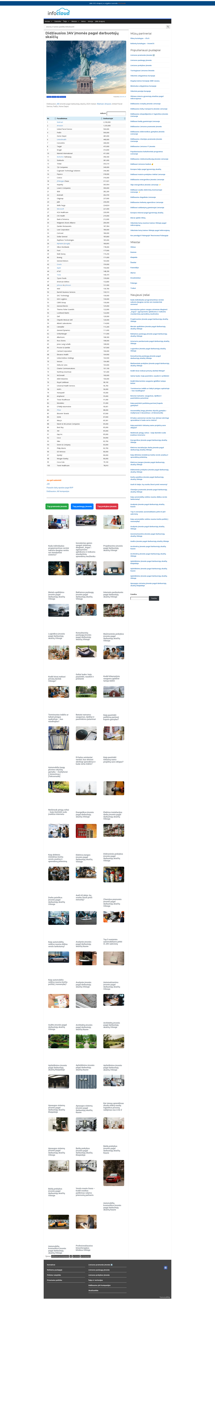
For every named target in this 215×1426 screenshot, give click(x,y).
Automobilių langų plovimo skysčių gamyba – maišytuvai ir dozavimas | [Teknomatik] (58, 771)
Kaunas (133, 252)
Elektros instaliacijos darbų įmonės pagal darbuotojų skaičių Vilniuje (112, 815)
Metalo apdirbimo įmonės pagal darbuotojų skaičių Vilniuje (56, 595)
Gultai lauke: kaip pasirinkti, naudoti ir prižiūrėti (85, 676)
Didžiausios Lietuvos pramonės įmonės (146, 126)
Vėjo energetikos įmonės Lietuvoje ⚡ (145, 185)
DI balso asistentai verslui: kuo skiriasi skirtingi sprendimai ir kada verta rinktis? (86, 760)
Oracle (59, 264)
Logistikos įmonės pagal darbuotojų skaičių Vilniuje (56, 636)
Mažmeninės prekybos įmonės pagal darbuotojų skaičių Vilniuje (113, 637)
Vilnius (133, 247)
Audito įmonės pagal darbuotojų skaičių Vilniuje (57, 1027)
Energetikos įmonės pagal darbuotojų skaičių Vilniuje (85, 814)
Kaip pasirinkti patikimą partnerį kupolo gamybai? (111, 717)
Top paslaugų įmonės (82, 506)
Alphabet (60, 243)
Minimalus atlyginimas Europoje (143, 86)
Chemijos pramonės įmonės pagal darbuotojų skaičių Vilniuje (112, 902)
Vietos (83, 21)
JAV (58, 97)
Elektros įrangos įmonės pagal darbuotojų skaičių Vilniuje (84, 858)
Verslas (47, 21)
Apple (59, 268)
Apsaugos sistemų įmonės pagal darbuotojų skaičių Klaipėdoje (56, 1108)
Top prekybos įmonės (107, 506)
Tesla (59, 275)
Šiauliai (133, 262)
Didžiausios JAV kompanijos (58, 491)
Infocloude (122, 3)
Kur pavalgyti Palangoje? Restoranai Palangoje (149, 235)
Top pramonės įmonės (57, 506)
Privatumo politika (54, 1280)
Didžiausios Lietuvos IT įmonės (142, 146)
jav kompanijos (85, 1256)
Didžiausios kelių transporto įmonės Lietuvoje (148, 109)
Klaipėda (133, 257)
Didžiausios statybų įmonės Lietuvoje (145, 104)
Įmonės (54, 97)
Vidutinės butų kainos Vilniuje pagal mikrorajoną (150, 230)
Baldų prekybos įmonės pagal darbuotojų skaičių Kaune (111, 1149)
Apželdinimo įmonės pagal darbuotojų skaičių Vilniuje (112, 1067)
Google (66, 243)
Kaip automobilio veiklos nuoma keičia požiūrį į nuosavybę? (57, 982)
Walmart (100, 104)
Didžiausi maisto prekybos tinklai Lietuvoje (147, 174)
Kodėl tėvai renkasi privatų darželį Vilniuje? (57, 678)
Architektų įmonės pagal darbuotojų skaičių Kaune (84, 1027)
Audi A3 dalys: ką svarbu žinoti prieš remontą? (84, 897)
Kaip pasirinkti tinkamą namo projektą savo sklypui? (113, 759)
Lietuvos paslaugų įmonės (141, 60)
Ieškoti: (103, 113)
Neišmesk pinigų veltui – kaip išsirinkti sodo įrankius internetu (58, 812)
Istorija (90, 21)
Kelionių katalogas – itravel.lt (142, 43)
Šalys (65, 21)
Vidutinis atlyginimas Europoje (142, 76)
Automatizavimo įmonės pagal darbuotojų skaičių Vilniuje (111, 985)
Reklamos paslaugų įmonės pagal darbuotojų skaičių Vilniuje (85, 595)
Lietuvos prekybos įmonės (141, 65)
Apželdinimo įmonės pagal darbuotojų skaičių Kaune (85, 1067)
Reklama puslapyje (54, 1270)
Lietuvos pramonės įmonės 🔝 (142, 55)
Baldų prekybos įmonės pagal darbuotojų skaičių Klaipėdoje (84, 1151)
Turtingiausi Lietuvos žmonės (142, 70)
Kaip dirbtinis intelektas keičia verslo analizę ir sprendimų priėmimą (57, 858)
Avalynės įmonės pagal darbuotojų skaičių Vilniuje (83, 984)
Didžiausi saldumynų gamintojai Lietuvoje (147, 207)
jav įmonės (76, 1256)
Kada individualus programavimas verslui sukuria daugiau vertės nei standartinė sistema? (58, 550)
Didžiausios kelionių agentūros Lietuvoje (146, 202)
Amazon (107, 104)
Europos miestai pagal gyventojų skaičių (146, 213)
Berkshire (60, 157)
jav (71, 1256)
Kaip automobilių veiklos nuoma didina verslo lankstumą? (58, 944)
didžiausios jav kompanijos (60, 1256)
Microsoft (60, 209)
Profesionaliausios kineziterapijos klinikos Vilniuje (84, 1248)
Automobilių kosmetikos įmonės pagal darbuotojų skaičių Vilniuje (57, 1249)
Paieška (133, 594)
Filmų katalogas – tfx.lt (139, 38)
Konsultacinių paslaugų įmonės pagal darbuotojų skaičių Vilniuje (83, 636)
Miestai (74, 21)
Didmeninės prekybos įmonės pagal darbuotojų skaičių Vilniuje (113, 857)
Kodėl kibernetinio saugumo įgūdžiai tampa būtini (111, 678)
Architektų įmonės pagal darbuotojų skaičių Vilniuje (111, 1025)
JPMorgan (60, 181)
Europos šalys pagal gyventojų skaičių (145, 169)
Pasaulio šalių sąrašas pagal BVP (60, 488)
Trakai (133, 288)
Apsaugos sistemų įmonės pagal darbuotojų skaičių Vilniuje (56, 1151)
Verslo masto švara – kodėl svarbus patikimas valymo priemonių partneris (85, 1191)
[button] (55, 118)
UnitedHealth (61, 139)
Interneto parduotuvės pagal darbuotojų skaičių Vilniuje (113, 594)
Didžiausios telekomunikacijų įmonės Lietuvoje (149, 159)
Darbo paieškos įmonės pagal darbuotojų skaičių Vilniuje (56, 900)
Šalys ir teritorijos (95, 1280)
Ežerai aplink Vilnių (137, 218)
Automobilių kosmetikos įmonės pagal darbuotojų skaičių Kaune (112, 1206)
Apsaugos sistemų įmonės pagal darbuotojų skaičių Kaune (84, 1109)
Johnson (60, 285)
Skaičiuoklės (93, 1290)
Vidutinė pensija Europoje (140, 91)
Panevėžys (134, 268)
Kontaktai (51, 1265)
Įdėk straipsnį (100, 21)
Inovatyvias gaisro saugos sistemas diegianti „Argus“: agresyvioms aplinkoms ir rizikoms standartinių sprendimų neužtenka (85, 550)
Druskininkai (135, 278)
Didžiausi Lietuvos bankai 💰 (141, 164)
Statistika (57, 21)
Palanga (133, 283)
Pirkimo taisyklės (54, 1275)
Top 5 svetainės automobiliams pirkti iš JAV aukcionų (112, 941)
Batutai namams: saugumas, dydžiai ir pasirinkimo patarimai (86, 717)
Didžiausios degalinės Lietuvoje (143, 197)
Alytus (133, 273)
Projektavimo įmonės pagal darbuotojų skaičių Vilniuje (113, 548)
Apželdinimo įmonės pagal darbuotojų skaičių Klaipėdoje (57, 1067)
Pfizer (59, 410)
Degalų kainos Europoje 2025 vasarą (144, 81)
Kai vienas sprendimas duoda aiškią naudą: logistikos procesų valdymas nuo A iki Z (113, 1106)
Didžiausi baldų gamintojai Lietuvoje (145, 121)
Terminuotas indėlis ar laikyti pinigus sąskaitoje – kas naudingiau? (58, 718)
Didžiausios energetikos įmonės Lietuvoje (147, 179)
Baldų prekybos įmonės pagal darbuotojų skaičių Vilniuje (56, 1192)
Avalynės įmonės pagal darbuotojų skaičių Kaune (83, 944)
